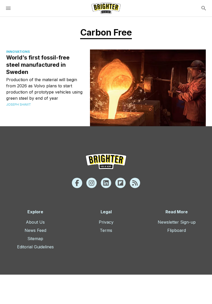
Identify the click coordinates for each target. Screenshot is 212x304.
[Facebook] (77, 183)
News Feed (35, 230)
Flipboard (176, 230)
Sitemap (35, 238)
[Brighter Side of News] (106, 8)
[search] (204, 8)
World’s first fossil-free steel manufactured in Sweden (38, 64)
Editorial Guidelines (35, 246)
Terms (106, 230)
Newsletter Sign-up (177, 222)
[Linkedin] (106, 183)
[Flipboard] (120, 183)
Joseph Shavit (18, 104)
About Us (35, 222)
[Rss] (135, 183)
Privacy (106, 222)
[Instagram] (91, 183)
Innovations (18, 52)
